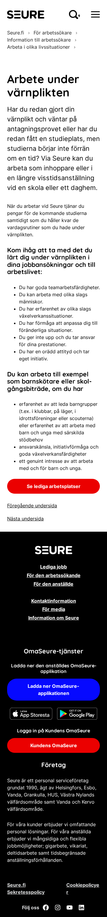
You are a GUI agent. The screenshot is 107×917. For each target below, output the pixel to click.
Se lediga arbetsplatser (54, 486)
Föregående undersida (32, 506)
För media (53, 609)
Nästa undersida (25, 519)
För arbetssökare (53, 33)
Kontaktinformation (53, 601)
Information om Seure (53, 618)
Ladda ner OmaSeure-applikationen (53, 689)
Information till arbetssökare (39, 40)
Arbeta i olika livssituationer (38, 47)
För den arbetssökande (54, 575)
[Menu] (95, 14)
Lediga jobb (53, 567)
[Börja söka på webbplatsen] (74, 14)
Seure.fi (15, 33)
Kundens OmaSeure (53, 745)
